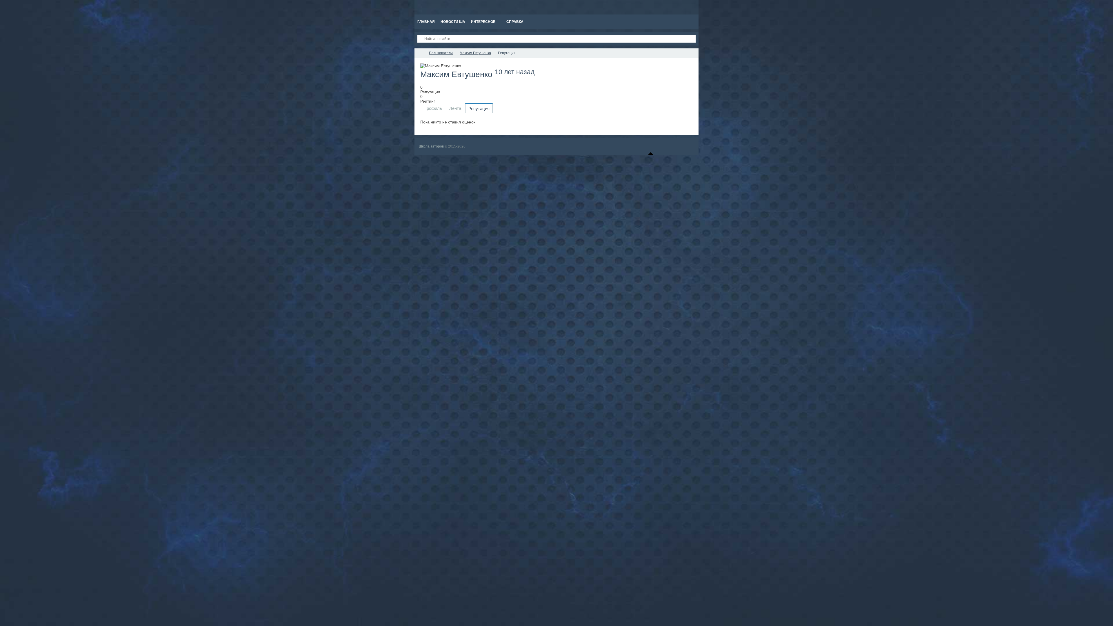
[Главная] (419, 53)
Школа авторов (431, 146)
